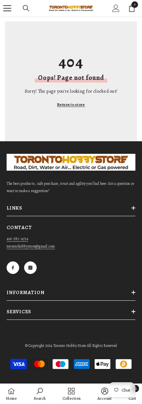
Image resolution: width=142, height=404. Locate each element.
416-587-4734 (17, 238)
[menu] (7, 8)
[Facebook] (13, 267)
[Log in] (116, 8)
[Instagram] (30, 267)
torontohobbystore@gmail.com (31, 246)
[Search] (26, 8)
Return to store (71, 104)
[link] (39, 394)
